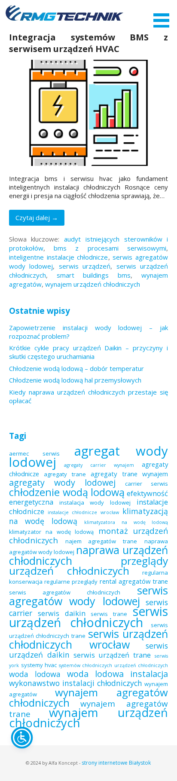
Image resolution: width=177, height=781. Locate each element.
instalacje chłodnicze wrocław (83, 512)
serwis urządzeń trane (112, 655)
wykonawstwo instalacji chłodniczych (75, 683)
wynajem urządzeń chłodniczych (92, 284)
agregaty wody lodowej (62, 482)
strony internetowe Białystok (116, 762)
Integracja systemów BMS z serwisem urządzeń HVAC (88, 43)
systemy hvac (39, 665)
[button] (164, 15)
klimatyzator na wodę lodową (51, 532)
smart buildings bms (94, 275)
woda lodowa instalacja (117, 674)
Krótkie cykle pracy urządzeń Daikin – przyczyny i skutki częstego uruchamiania (88, 352)
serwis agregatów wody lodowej (88, 595)
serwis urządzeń (85, 266)
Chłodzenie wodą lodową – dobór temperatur (76, 368)
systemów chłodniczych (85, 665)
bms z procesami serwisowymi (110, 248)
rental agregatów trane (134, 581)
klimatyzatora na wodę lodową (126, 522)
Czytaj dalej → (36, 217)
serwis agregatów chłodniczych (64, 592)
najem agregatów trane (101, 541)
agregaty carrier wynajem (99, 465)
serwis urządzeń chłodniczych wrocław (88, 639)
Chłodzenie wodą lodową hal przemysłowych (75, 380)
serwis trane (109, 614)
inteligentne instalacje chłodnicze (58, 257)
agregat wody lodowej (88, 456)
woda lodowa (35, 674)
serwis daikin (61, 613)
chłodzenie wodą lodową (67, 492)
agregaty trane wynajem (129, 473)
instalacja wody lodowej (95, 502)
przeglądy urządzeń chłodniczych (88, 566)
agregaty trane (65, 474)
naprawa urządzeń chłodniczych (88, 555)
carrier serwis (146, 483)
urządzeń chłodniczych (141, 665)
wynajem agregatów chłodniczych (88, 697)
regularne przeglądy (71, 581)
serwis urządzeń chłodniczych (88, 617)
